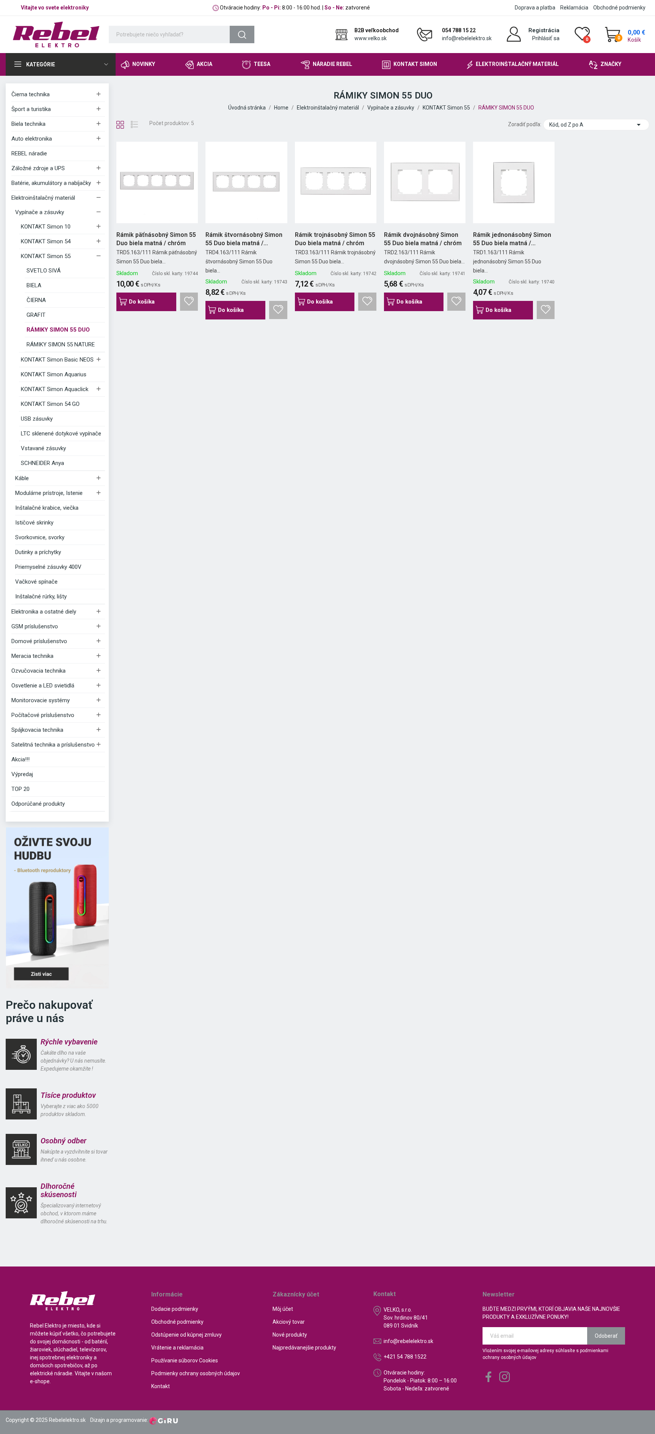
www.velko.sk (370, 38)
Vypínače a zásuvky (39, 212)
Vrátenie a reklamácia (177, 1348)
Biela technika (28, 124)
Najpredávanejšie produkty (304, 1348)
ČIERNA (36, 300)
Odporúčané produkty (38, 803)
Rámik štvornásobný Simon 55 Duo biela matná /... (243, 239)
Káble (22, 478)
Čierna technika (30, 94)
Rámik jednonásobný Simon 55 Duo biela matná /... (512, 239)
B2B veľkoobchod (376, 30)
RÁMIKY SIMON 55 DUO (58, 329)
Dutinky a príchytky (38, 552)
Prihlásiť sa (545, 38)
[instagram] (504, 1377)
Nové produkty (290, 1335)
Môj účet (283, 1309)
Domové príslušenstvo (39, 641)
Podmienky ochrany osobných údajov (195, 1373)
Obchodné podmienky (619, 8)
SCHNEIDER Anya (42, 463)
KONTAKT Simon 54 (46, 241)
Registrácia (543, 30)
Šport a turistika (31, 109)
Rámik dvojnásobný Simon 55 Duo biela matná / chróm (423, 239)
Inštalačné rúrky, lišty (41, 596)
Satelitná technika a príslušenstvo (53, 744)
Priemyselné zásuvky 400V (48, 567)
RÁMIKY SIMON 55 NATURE (61, 344)
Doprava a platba (535, 8)
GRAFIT (36, 315)
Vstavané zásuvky (43, 448)
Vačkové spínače (36, 581)
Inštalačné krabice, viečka (46, 507)
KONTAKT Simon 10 (46, 226)
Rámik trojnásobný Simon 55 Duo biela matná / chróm (335, 239)
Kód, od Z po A (596, 124)
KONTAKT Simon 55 (46, 256)
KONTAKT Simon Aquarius (53, 374)
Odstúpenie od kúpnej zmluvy (186, 1335)
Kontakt (160, 1386)
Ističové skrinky (34, 522)
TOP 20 (20, 789)
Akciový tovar (289, 1322)
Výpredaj (22, 774)
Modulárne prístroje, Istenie (49, 493)
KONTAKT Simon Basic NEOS (57, 359)
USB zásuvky (37, 418)
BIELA (34, 285)
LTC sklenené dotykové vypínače (61, 433)
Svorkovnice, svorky (39, 537)
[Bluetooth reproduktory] (57, 908)
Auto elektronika (31, 138)
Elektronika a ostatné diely (43, 611)
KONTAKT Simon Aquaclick (54, 389)
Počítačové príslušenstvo (42, 715)
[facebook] (489, 1377)
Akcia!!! (20, 759)
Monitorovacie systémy (40, 700)
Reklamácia (574, 8)
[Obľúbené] (189, 302)
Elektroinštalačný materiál (43, 197)
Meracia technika (32, 656)
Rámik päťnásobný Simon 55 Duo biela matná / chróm (156, 239)
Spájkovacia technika (37, 729)
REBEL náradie (29, 153)
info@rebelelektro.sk (467, 38)
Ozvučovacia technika (38, 670)
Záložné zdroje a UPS (38, 168)
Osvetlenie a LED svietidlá (42, 685)
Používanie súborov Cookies (184, 1360)
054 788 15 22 (459, 30)
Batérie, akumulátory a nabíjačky (51, 183)
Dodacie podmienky (174, 1309)
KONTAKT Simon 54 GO (50, 404)
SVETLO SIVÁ (44, 270)
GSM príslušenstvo (34, 626)
